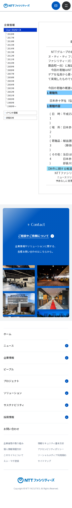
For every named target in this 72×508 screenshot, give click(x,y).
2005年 (10, 80)
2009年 (10, 66)
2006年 (10, 77)
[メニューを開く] (66, 5)
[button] (36, 346)
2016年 (10, 41)
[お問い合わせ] (56, 5)
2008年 (10, 70)
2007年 (10, 73)
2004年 (10, 84)
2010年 (10, 62)
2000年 (10, 99)
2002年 (10, 91)
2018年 (10, 34)
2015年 (10, 44)
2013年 (10, 52)
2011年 (10, 59)
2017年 (10, 37)
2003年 (10, 88)
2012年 (10, 55)
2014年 (10, 48)
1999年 (10, 102)
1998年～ (11, 106)
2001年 (10, 95)
